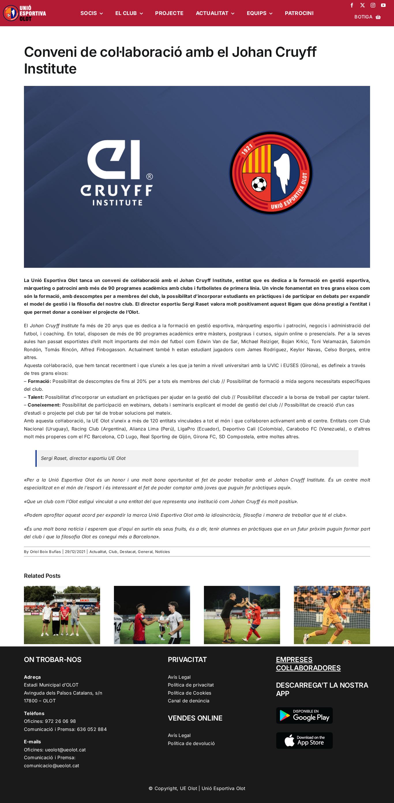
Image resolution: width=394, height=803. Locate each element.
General (145, 551)
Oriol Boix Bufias (45, 551)
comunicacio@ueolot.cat (51, 765)
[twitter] (362, 5)
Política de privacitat (191, 685)
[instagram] (373, 5)
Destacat (128, 551)
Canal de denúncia (188, 701)
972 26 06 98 (60, 721)
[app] (304, 735)
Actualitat (97, 551)
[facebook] (352, 5)
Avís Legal (179, 677)
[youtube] (383, 5)
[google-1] (304, 709)
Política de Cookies (189, 693)
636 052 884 (92, 729)
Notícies (162, 551)
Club (113, 551)
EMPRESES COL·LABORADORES (308, 663)
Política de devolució (191, 743)
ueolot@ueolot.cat (65, 750)
